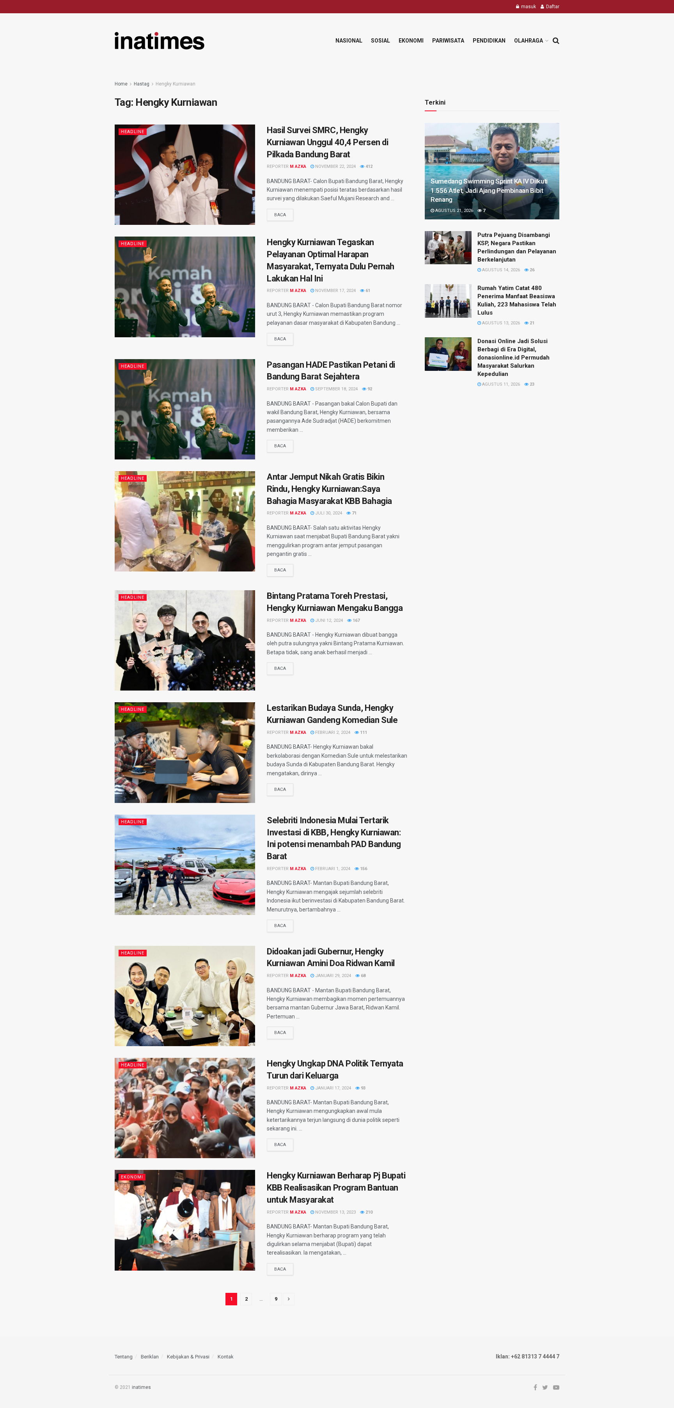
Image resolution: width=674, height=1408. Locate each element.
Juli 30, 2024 (328, 513)
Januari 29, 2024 (332, 975)
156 (363, 868)
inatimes (141, 1387)
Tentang (124, 1357)
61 (367, 290)
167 (355, 620)
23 (531, 384)
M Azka (298, 166)
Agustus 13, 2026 (500, 323)
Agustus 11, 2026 (500, 384)
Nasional (348, 40)
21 (531, 323)
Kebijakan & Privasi (188, 1357)
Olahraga (528, 40)
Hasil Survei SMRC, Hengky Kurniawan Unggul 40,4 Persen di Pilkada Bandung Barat (327, 142)
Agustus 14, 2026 (500, 269)
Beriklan (150, 1357)
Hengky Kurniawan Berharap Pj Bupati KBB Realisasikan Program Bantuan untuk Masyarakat (336, 1188)
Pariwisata (448, 40)
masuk (528, 6)
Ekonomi (411, 40)
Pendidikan (489, 40)
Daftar (552, 6)
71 (354, 513)
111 (363, 732)
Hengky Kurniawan (175, 84)
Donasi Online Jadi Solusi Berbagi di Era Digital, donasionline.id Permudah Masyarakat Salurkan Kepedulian (513, 357)
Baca (280, 214)
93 (362, 1088)
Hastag (141, 84)
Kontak (226, 1357)
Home (121, 84)
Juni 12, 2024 (328, 620)
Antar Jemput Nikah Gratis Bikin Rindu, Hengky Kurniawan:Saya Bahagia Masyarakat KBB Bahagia (329, 489)
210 (368, 1212)
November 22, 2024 (335, 166)
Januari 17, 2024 (332, 1088)
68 (362, 975)
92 (369, 389)
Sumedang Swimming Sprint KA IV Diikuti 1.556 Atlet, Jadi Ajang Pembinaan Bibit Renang (489, 190)
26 (531, 269)
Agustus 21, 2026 (453, 210)
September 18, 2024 (336, 389)
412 (368, 166)
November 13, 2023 (335, 1212)
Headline (132, 131)
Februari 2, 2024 (332, 732)
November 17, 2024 (335, 290)
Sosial (380, 40)
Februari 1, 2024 (332, 868)
